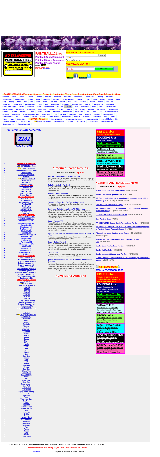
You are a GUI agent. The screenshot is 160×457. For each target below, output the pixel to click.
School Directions (107, 122)
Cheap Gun (6, 104)
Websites (30, 107)
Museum (77, 117)
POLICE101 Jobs (28, 168)
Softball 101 (26, 208)
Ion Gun (60, 107)
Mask (94, 107)
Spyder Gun (101, 109)
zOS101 (26, 281)
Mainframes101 (26, 306)
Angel (82, 109)
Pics (105, 117)
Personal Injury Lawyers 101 (26, 272)
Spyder (68, 107)
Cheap (100, 102)
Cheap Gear (18, 104)
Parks (76, 107)
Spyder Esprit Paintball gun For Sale (110, 246)
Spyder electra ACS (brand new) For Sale (111, 254)
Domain (88, 114)
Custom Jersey (53, 117)
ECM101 (26, 297)
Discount (67, 97)
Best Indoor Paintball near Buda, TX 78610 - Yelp (66, 209)
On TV (38, 99)
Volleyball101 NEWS (28, 315)
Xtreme (110, 99)
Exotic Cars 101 (26, 195)
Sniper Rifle (46, 114)
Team (39, 107)
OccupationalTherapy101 (74, 119)
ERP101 (26, 298)
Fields (88, 99)
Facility (80, 99)
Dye (75, 102)
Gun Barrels (98, 104)
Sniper (61, 109)
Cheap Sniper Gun (111, 112)
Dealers (21, 97)
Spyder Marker (7, 117)
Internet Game (7, 109)
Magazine (46, 99)
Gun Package (30, 104)
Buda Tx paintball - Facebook (59, 185)
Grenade (92, 102)
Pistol (38, 102)
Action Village (108, 114)
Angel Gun (31, 109)
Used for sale (77, 104)
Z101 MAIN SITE (56, 119)
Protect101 (26, 182)
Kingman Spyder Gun (30, 114)
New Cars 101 (26, 191)
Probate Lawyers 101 (26, 274)
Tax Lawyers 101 (26, 278)
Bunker (69, 109)
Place (95, 99)
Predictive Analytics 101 (26, 285)
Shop (4, 102)
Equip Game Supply (9, 107)
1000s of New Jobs (44, 122)
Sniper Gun (42, 109)
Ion (76, 109)
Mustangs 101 (26, 189)
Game (101, 107)
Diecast (26, 435)
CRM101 (26, 295)
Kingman (26, 117)
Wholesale (57, 97)
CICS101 (26, 291)
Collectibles (21, 119)
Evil (101, 112)
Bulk (25, 102)
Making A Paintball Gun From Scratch (110, 190)
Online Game (111, 107)
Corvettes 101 (26, 188)
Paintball (5, 97)
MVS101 (26, 293)
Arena (32, 112)
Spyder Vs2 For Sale (104, 250)
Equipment (85, 107)
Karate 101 (26, 212)
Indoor (102, 99)
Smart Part (79, 112)
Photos (112, 117)
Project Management (26, 300)
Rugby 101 (26, 206)
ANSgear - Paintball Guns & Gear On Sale (64, 176)
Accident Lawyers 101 (26, 259)
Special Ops (20, 109)
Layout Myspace (68, 99)
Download (86, 117)
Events (30, 99)
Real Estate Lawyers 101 (26, 276)
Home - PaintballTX (55, 221)
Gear (45, 102)
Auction (48, 97)
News (14, 97)
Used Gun (65, 104)
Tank (69, 102)
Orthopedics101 (92, 119)
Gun (31, 102)
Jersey (42, 117)
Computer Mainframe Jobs (26, 170)
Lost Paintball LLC (55, 252)
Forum (94, 112)
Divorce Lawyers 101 (26, 265)
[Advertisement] (61, 18)
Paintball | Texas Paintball (58, 194)
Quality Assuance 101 (26, 302)
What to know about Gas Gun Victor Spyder (113, 233)
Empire (5, 112)
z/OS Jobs (28, 283)
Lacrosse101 (26, 317)
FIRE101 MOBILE (28, 179)
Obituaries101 (59, 122)
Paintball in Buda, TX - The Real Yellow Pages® (66, 202)
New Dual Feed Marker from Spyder (109, 205)
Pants (40, 104)
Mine (80, 114)
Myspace (56, 99)
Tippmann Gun (49, 107)
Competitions (7, 99)
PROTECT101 (93, 122)
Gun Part (88, 104)
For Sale (31, 97)
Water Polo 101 (26, 210)
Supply (11, 102)
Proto (55, 114)
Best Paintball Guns (103, 219)
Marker (62, 102)
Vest (46, 104)
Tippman (97, 114)
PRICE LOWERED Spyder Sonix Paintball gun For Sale (117, 223)
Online (22, 107)
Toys (12, 119)
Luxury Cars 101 (26, 193)
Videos (4, 119)
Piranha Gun (67, 112)
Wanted (39, 97)
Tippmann (52, 109)
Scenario (14, 112)
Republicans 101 (23, 124)
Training (100, 97)
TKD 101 (26, 213)
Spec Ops (56, 112)
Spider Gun (16, 114)
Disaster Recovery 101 (26, 304)
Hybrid (47, 112)
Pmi (87, 112)
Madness (72, 114)
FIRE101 (71, 122)
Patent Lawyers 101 (26, 271)
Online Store (90, 97)
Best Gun (109, 102)
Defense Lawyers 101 (26, 263)
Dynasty (63, 114)
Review (39, 112)
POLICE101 (81, 122)
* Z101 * (26, 313)
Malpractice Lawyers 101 (26, 269)
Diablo (34, 117)
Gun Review (110, 104)
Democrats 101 (8, 124)
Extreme (23, 112)
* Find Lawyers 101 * (26, 257)
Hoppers (91, 109)
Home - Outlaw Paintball (57, 242)
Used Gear (55, 104)
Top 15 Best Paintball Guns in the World (111, 215)
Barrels (83, 102)
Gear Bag (53, 102)
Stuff (19, 102)
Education (109, 97)
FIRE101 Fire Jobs (28, 166)
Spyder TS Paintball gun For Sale (109, 195)
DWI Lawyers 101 (26, 267)
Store (118, 99)
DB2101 (26, 289)
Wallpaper (97, 117)
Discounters (78, 97)
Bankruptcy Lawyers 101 (26, 261)
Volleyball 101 (26, 200)
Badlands (5, 114)
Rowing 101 (26, 204)
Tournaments (19, 99)
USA (18, 117)
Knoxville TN (66, 117)
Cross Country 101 (26, 202)
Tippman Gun (113, 109)
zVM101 (26, 287)
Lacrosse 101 (26, 198)
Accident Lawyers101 (26, 175)
